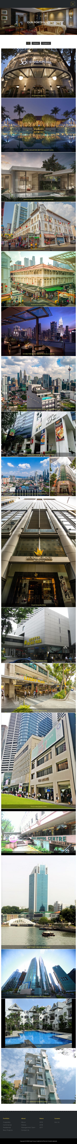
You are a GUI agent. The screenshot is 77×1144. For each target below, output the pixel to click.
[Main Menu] (73, 4)
